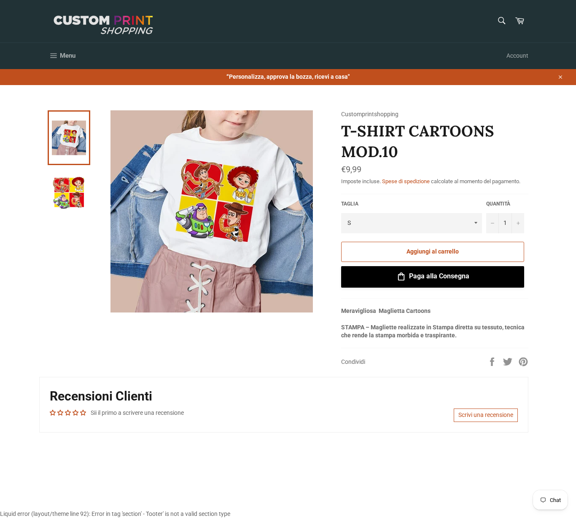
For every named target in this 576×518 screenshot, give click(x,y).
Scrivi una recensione (485, 414)
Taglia (349, 204)
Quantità (498, 204)
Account (517, 55)
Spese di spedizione (406, 181)
